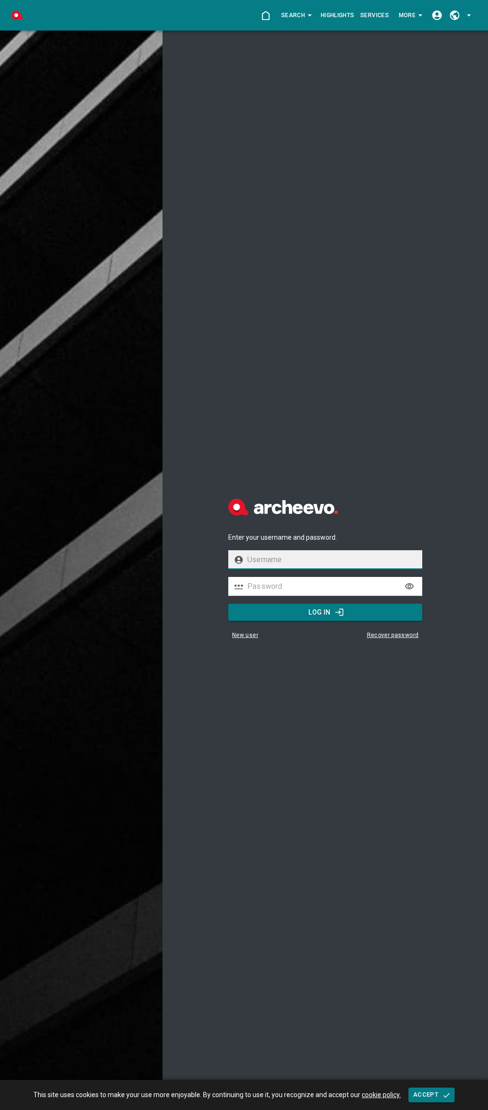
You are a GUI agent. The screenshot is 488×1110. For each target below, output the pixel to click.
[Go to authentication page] (437, 15)
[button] (296, 15)
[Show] (409, 586)
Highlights (337, 15)
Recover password (393, 635)
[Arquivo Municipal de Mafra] (17, 15)
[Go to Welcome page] (265, 15)
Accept (425, 1094)
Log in (319, 612)
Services (374, 15)
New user (245, 635)
